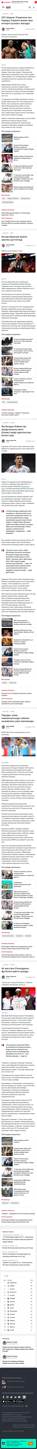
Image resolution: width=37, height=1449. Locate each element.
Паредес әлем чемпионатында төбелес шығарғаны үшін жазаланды (15, 703)
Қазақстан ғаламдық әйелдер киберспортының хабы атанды (13, 1362)
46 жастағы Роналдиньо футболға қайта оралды (16, 694)
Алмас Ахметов (11, 440)
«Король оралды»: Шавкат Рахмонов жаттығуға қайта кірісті (15, 414)
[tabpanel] (18, 1305)
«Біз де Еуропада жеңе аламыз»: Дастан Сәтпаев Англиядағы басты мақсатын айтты (18, 956)
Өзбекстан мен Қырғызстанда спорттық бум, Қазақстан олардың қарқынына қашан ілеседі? (18, 1349)
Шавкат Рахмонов (12, 198)
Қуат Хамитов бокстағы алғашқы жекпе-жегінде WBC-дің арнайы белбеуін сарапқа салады (17, 223)
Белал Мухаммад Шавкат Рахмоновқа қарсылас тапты (15, 214)
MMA (12, 13)
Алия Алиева (10, 28)
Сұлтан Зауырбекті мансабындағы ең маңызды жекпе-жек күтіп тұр (16, 1255)
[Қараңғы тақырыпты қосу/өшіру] (34, 7)
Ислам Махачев (12, 402)
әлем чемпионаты (8, 936)
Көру (30, 1443)
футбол (4, 682)
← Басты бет (5, 13)
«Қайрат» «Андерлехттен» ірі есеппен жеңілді (18, 1214)
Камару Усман (25, 198)
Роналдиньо (15, 1203)
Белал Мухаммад (7, 202)
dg (26, 1406)
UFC (3, 198)
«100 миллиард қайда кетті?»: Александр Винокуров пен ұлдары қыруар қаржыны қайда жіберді (17, 1239)
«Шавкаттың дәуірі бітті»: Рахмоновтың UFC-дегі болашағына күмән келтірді (17, 1264)
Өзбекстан (12, 682)
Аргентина (19, 936)
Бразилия (5, 1203)
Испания (28, 936)
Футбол (13, 422)
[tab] (6, 1276)
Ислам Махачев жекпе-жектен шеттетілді (17, 1248)
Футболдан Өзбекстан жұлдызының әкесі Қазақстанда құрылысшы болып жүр (16, 948)
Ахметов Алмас (11, 1342)
